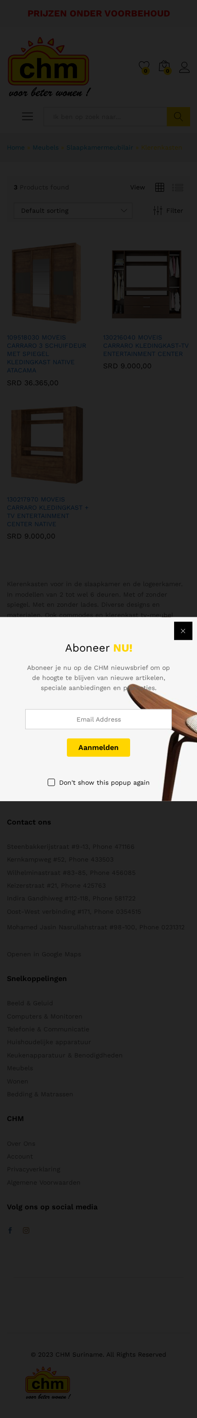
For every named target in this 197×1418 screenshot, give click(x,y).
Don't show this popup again (104, 782)
